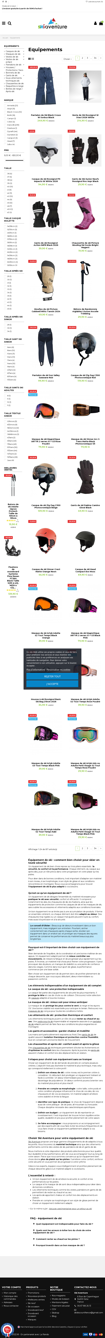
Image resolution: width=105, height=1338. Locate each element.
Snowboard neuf (35, 1310)
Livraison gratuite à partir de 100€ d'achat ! (22, 9)
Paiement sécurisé (61, 1306)
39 (9, 183)
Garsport (12, 138)
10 (9, 402)
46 (9, 206)
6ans (10, 347)
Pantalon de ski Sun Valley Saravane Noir (46, 376)
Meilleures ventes (36, 1299)
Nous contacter (11, 1306)
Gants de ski (11, 75)
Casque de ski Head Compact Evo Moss (85, 570)
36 (9, 173)
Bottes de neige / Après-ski (14, 90)
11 (8, 405)
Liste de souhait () (95, 2)
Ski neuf (31, 1303)
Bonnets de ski (13, 72)
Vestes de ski (12, 57)
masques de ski (35, 1011)
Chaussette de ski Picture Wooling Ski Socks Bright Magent (85, 245)
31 (9, 283)
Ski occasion (33, 1306)
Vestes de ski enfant (12, 60)
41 (9, 190)
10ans (11, 354)
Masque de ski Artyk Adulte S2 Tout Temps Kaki (46, 830)
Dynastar (12, 135)
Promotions (33, 1293)
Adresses (8, 1302)
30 (9, 279)
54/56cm (12, 255)
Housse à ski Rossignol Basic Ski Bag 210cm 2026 (46, 700)
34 (95, 58)
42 (9, 193)
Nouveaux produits (37, 1296)
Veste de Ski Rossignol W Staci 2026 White (85, 116)
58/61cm (12, 236)
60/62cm (12, 252)
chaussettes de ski (41, 1047)
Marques (32, 1319)
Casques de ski (13, 51)
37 (9, 177)
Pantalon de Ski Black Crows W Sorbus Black (46, 116)
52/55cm (12, 229)
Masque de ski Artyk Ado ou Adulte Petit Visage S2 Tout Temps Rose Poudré (85, 765)
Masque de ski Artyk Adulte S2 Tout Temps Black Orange (46, 635)
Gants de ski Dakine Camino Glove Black (85, 506)
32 (9, 286)
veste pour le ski (45, 1021)
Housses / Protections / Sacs (14, 68)
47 (9, 212)
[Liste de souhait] (42, 106)
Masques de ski (13, 54)
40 (10, 186)
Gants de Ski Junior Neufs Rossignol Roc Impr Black (85, 180)
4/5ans (11, 370)
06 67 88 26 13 (84, 1306)
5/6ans (11, 441)
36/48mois (13, 434)
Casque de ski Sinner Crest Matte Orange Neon (46, 570)
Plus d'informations (36, 669)
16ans (10, 366)
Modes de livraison (9, 6)
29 (9, 276)
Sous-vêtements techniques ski (14, 79)
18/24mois (13, 428)
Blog (54, 1316)
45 (9, 203)
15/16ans (12, 457)
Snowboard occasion (33, 1314)
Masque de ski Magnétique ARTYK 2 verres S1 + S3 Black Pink (85, 635)
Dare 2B (13, 125)
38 (9, 180)
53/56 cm (12, 249)
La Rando (44, 1334)
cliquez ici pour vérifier (77, 1327)
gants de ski (87, 1034)
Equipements (11, 46)
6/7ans (11, 373)
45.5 (10, 209)
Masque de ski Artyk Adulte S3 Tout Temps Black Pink (46, 764)
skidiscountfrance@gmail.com (88, 1312)
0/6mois (12, 421)
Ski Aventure (34, 1141)
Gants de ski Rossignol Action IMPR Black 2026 (46, 244)
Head (11, 141)
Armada (12, 105)
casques (35, 998)
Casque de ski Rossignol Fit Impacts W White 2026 (46, 180)
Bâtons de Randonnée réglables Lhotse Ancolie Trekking (85, 311)
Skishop (55, 1313)
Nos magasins (58, 1295)
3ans (10, 460)
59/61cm (12, 242)
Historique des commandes (11, 1297)
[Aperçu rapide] (50, 106)
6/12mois (12, 424)
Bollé (11, 115)
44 (9, 199)
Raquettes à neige (15, 86)
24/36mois (12, 431)
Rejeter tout (52, 676)
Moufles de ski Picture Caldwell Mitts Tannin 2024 (46, 310)
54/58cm (12, 226)
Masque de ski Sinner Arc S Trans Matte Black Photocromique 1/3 (85, 441)
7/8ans (12, 444)
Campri (11, 118)
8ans (11, 350)
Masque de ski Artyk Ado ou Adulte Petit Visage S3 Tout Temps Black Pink (85, 831)
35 (9, 296)
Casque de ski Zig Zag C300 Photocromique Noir (85, 376)
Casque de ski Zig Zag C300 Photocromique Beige (45, 506)
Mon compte (10, 1293)
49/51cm (11, 233)
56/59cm (12, 259)
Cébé (11, 122)
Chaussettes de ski (15, 83)
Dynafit (12, 131)
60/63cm (12, 262)
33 (9, 289)
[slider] (5, 160)
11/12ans (11, 380)
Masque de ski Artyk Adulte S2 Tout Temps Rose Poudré (85, 700)
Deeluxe (12, 128)
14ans (11, 363)
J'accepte (52, 684)
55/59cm (12, 265)
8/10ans (11, 376)
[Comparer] (46, 106)
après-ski (95, 1050)
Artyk (11, 108)
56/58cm (12, 246)
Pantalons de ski (13, 64)
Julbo (11, 144)
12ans (11, 357)
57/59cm (12, 239)
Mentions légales (60, 1302)
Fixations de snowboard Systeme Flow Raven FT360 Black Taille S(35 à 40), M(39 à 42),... (13, 577)
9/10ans (12, 447)
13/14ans (12, 454)
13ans (10, 360)
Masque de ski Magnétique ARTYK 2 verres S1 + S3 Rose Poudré (46, 441)
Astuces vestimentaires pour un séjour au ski (70, 1208)
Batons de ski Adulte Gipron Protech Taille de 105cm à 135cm (13, 511)
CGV (54, 1309)
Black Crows (14, 112)
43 (10, 196)
